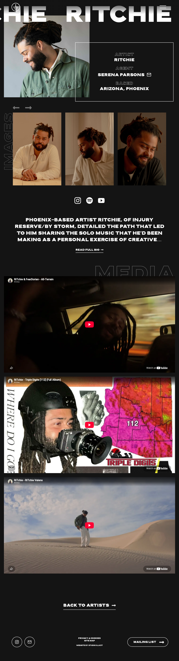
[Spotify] (89, 200)
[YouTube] (101, 200)
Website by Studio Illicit (89, 645)
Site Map (89, 641)
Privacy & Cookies (89, 638)
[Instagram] (77, 200)
